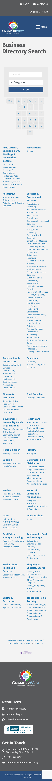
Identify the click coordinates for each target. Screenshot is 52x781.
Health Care (33, 419)
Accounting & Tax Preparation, (10, 402)
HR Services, (32, 317)
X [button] (36, 126)
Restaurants (32, 558)
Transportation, (34, 613)
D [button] (35, 101)
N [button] (36, 113)
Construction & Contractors (11, 360)
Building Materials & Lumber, (12, 366)
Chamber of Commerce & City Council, (13, 430)
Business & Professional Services (34, 197)
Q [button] (24, 119)
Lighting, (44, 577)
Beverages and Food (36, 397)
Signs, (29, 343)
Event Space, (32, 283)
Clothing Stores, (34, 571)
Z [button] (30, 132)
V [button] (24, 126)
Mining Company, (34, 478)
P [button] (18, 119)
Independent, (9, 519)
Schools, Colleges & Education (36, 366)
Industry (31, 450)
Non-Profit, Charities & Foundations (34, 493)
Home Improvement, (36, 314)
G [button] (25, 107)
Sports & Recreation (9, 600)
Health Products (34, 439)
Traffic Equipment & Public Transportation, (37, 609)
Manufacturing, (33, 475)
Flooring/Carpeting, (36, 295)
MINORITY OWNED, (11, 522)
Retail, (29, 588)
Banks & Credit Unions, (13, 407)
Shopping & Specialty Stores (36, 566)
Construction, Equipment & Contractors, (9, 373)
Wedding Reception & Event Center (12, 186)
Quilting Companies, (36, 585)
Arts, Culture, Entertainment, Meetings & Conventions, (9, 168)
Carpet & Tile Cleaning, (37, 241)
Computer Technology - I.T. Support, (37, 251)
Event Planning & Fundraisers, (34, 279)
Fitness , (40, 428)
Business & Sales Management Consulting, (34, 229)
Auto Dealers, (9, 200)
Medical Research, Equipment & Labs (11, 498)
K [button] (18, 113)
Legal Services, (33, 323)
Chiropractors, (33, 425)
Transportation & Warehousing (34, 617)
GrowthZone (26, 777)
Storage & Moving (11, 547)
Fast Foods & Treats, (36, 555)
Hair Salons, (32, 306)
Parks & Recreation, (12, 604)
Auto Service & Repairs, (13, 203)
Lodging (7, 460)
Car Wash (7, 206)
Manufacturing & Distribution (36, 462)
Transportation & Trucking (36, 600)
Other (6, 515)
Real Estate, (8, 544)
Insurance (7, 412)
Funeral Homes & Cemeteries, (34, 299)
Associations (34, 147)
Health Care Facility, (35, 437)
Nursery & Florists (11, 453)
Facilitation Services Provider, (35, 287)
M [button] (30, 113)
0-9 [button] (10, 101)
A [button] (18, 101)
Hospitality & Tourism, (13, 463)
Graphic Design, (34, 303)
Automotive (9, 193)
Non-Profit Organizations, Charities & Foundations (37, 506)
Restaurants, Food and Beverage (37, 536)
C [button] (30, 101)
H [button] (30, 107)
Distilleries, (32, 552)
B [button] (24, 101)
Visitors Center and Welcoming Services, (12, 180)
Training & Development (38, 351)
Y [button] (41, 126)
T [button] (41, 119)
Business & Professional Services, (38, 222)
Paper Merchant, (34, 481)
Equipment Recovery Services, (36, 273)
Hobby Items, (33, 577)
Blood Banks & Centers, (37, 422)
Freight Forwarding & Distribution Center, (36, 471)
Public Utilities (35, 515)
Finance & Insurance (8, 396)
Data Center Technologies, (33, 256)
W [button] (30, 126)
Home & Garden (11, 450)
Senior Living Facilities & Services (10, 568)
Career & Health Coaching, (34, 236)
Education (32, 358)
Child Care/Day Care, (36, 244)
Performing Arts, (10, 176)
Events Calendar (34, 640)
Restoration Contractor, (37, 340)
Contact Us (38, 643)
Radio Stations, (33, 337)
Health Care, (32, 434)
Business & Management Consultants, (33, 215)
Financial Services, (11, 409)
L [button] (24, 113)
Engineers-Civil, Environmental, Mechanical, (10, 382)
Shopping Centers (35, 591)
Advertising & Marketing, (33, 205)
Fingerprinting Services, (37, 292)
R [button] (30, 119)
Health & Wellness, (35, 431)
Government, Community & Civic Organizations (13, 422)
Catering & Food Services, (34, 545)
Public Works (9, 443)
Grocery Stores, (34, 574)
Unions (30, 151)
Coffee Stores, (33, 549)
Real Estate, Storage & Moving (13, 536)
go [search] (27, 89)
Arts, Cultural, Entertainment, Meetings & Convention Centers (11, 154)
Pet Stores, (32, 326)
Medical (7, 490)
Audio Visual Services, (36, 209)
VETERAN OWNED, (11, 525)
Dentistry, (31, 428)
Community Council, (11, 435)
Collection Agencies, (36, 246)
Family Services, (34, 500)
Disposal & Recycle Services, (35, 262)
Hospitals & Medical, (12, 494)
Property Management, (13, 541)
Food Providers (35, 394)
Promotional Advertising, (32, 333)
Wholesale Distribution (37, 484)
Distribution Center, (35, 467)
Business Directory (16, 640)
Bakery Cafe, (32, 541)
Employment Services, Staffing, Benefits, (37, 268)
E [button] (41, 101)
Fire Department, (10, 438)
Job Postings (25, 643)
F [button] (19, 107)
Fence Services (9, 388)
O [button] (41, 113)
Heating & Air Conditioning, (33, 310)
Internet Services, (35, 320)
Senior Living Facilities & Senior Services (14, 576)
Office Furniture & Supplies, (35, 581)
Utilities (30, 519)
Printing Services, (35, 329)
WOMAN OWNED (10, 527)
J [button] (40, 107)
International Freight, (36, 604)
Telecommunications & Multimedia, (37, 347)
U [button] (18, 126)
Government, (9, 440)
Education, (31, 361)
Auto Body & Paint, (11, 197)
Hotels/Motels (9, 466)
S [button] (35, 119)
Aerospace (31, 453)
